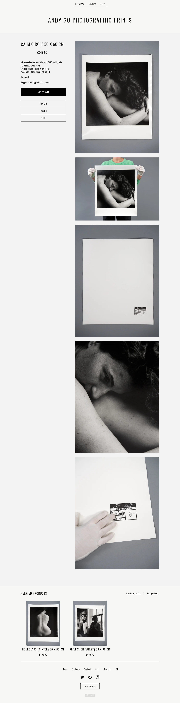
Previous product (134, 593)
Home (65, 669)
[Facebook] (90, 677)
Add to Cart (43, 92)
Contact (92, 4)
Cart (102, 4)
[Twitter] (82, 677)
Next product (152, 593)
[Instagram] (97, 677)
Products (79, 4)
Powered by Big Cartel (90, 695)
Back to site (90, 686)
